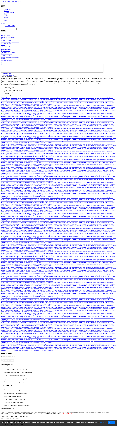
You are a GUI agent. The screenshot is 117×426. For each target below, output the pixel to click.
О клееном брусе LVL (7, 35)
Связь (5, 20)
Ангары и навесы (6, 40)
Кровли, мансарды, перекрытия (10, 42)
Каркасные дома (5, 46)
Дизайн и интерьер (6, 43)
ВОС (5, 18)
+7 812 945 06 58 (5, 1)
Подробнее (102, 422)
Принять (111, 422)
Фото (5, 14)
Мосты (3, 45)
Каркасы (6, 11)
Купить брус (7, 9)
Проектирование (9, 12)
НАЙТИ (3, 30)
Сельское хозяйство (6, 38)
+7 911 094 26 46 (16, 1)
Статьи (6, 15)
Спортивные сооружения (8, 37)
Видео (6, 17)
